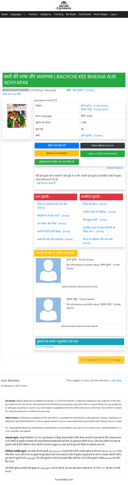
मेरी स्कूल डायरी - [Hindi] (95, 220)
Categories (45, 14)
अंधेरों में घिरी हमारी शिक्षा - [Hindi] (53, 232)
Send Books (85, 14)
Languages (15, 14)
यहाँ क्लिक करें (98, 468)
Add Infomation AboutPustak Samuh (79, 326)
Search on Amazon (57, 153)
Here (56, 401)
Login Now (116, 381)
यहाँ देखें (38, 438)
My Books (71, 14)
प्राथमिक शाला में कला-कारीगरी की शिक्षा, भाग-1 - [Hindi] (99, 230)
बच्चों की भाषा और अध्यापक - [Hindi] (55, 240)
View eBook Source (103, 145)
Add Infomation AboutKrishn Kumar (80, 287)
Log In (113, 14)
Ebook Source (115, 168)
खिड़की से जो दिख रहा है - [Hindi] (53, 216)
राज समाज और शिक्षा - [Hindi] (51, 224)
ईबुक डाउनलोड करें (57, 145)
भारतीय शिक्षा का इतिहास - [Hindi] (99, 212)
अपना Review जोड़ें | (12, 94)
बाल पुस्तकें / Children (83, 90)
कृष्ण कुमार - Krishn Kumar (94, 106)
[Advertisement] (64, 42)
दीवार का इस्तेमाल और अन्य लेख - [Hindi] (52, 206)
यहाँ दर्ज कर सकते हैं (46, 183)
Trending (58, 14)
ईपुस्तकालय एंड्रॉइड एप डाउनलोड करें (56, 162)
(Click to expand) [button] (44, 347)
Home (4, 14)
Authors (33, 14)
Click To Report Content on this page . (101, 360)
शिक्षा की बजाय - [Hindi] (95, 204)
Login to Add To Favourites (102, 154)
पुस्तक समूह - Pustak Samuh (95, 110)
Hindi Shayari (101, 14)
